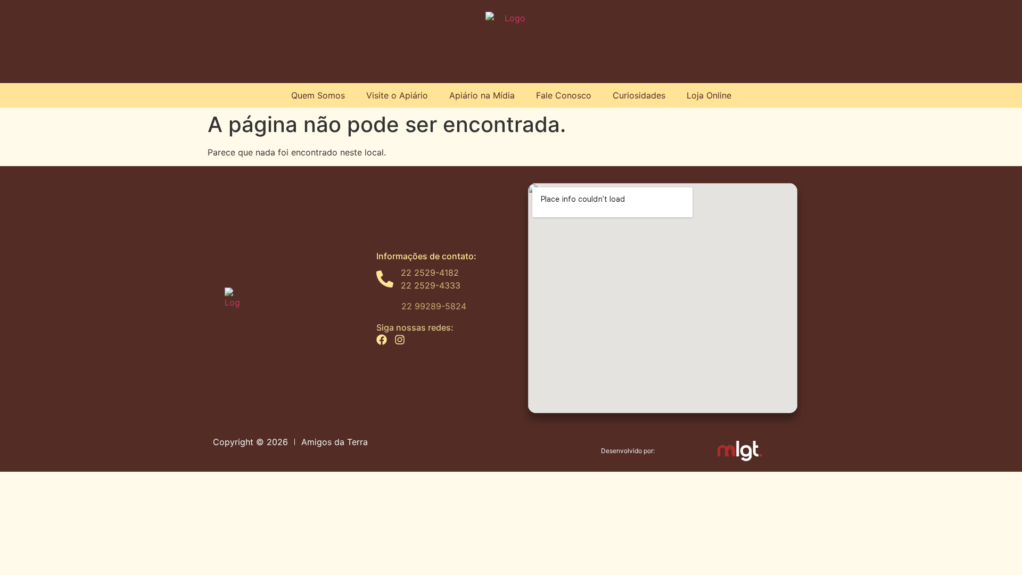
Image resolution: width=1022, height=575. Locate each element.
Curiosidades (639, 95)
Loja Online (709, 95)
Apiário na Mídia (482, 95)
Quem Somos (318, 95)
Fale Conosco (563, 95)
